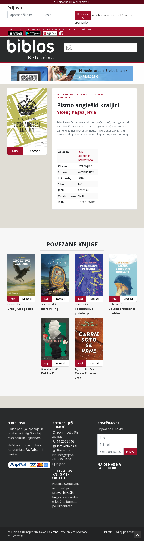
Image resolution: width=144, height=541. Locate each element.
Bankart (13, 454)
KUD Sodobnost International (85, 156)
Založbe (24, 29)
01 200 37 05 (65, 441)
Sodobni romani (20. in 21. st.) (73, 94)
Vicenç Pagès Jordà (76, 112)
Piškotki (107, 532)
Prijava (130, 451)
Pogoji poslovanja (125, 532)
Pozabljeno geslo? (103, 15)
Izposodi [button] (35, 151)
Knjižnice (13, 29)
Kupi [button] (15, 151)
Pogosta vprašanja (53, 29)
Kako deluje (73, 29)
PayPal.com (33, 450)
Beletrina (52, 532)
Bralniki (35, 29)
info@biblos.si (67, 446)
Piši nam (86, 29)
